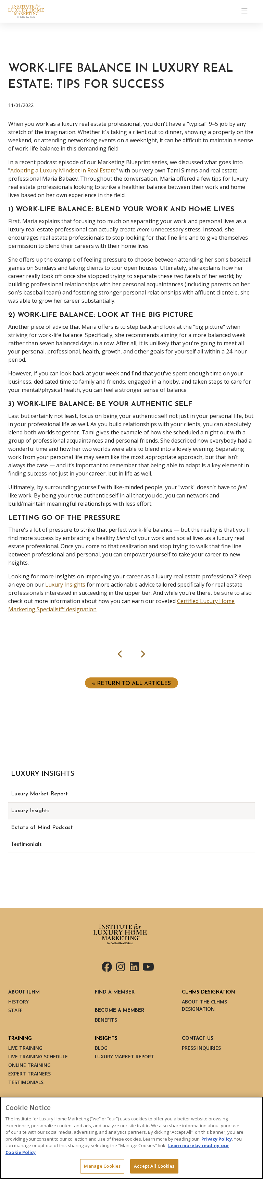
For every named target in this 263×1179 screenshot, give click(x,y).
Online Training (29, 1065)
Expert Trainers (29, 1073)
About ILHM (24, 992)
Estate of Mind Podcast (42, 827)
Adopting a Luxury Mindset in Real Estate (63, 170)
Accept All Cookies (154, 1166)
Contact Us (197, 1038)
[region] (131, 1138)
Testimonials (26, 844)
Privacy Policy (216, 1139)
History (18, 1001)
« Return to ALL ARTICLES (131, 683)
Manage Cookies (102, 1166)
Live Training (25, 1048)
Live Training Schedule (38, 1056)
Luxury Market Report (39, 794)
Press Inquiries (201, 1048)
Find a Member (115, 992)
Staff (15, 1010)
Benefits (106, 1019)
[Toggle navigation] (244, 11)
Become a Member (119, 1010)
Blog (101, 1048)
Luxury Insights (65, 584)
